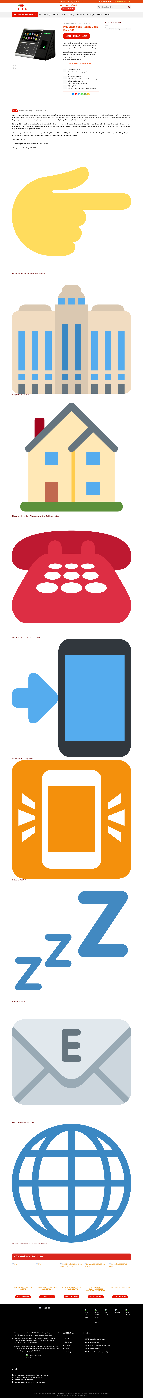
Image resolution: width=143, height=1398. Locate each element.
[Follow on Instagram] (101, 1)
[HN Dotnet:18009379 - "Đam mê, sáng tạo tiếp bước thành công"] (22, 7)
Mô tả (15, 110)
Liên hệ (107, 15)
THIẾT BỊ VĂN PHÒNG (70, 23)
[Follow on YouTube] (108, 1)
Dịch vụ (67, 1345)
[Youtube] (76, 94)
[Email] (85, 94)
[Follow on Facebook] (99, 1)
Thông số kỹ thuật (26, 110)
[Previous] (12, 1283)
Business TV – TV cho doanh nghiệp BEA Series (47, 1288)
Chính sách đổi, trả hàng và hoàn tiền (97, 1345)
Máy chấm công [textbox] (117, 29)
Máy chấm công (85, 23)
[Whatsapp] (82, 94)
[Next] (131, 1283)
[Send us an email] (105, 1)
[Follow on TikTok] (103, 1)
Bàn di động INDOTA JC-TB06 (120, 1287)
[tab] (15, 110)
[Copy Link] (88, 94)
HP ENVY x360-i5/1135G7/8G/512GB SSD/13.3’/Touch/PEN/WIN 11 (96, 1289)
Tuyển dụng (90, 15)
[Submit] (129, 7)
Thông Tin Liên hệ (41, 110)
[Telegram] (79, 94)
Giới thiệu (47, 15)
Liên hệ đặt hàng (76, 36)
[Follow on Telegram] (110, 1)
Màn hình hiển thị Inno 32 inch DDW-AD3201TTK (71, 1288)
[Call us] (107, 1)
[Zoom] (14, 67)
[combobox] (118, 28)
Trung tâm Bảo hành (119, 2)
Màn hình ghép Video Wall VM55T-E (23, 1288)
